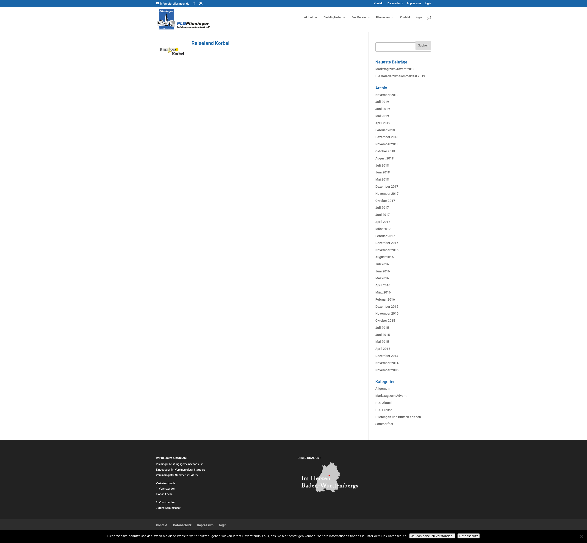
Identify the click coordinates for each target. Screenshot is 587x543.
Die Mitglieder (332, 17)
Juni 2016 (382, 271)
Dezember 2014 (386, 356)
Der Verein (359, 17)
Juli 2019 (382, 102)
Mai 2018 (382, 179)
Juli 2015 (382, 327)
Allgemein (382, 388)
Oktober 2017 (385, 201)
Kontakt (378, 3)
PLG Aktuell (384, 403)
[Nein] (581, 536)
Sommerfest (384, 424)
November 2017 (387, 193)
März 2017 (383, 229)
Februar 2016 (385, 299)
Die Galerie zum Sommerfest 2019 (400, 76)
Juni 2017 (382, 215)
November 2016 (387, 250)
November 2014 (387, 363)
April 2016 (382, 285)
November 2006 (387, 370)
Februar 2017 (385, 236)
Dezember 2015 (386, 306)
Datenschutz (395, 3)
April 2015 (382, 349)
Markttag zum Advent (391, 396)
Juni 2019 (382, 109)
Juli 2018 (382, 165)
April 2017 (382, 222)
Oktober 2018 (385, 151)
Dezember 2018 (386, 137)
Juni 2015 (382, 335)
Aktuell (308, 17)
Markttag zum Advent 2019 (395, 69)
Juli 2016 (382, 264)
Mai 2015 (382, 341)
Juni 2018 (382, 172)
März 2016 (383, 292)
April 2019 (382, 123)
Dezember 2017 (386, 186)
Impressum (414, 3)
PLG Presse (383, 410)
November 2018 (387, 144)
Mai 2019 (382, 116)
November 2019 (387, 95)
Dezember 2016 (386, 243)
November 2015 (387, 313)
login (428, 3)
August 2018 (384, 158)
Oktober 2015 (385, 320)
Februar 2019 (385, 130)
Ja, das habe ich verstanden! (432, 536)
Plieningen (383, 17)
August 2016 (384, 257)
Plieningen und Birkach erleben (398, 417)
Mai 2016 (382, 278)
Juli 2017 (382, 207)
